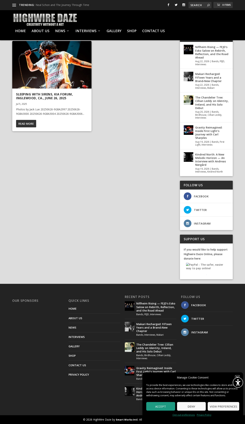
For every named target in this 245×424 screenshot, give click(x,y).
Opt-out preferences (183, 415)
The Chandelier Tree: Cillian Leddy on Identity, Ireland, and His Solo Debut (212, 103)
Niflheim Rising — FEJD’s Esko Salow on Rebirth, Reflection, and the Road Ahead (211, 52)
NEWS (60, 31)
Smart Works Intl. (127, 419)
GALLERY (114, 31)
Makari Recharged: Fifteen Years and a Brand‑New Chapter (208, 77)
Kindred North (215, 171)
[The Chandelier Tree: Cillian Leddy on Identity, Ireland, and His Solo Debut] (188, 100)
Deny (191, 406)
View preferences (223, 406)
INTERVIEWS (85, 31)
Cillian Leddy (214, 114)
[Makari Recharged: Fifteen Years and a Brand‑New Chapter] (188, 76)
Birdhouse (201, 114)
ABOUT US (40, 31)
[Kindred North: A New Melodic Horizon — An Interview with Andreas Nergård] (188, 157)
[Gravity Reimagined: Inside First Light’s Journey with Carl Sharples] (188, 130)
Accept (160, 406)
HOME (20, 31)
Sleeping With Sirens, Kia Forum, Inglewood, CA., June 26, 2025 (44, 96)
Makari (211, 88)
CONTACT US (153, 31)
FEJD (222, 61)
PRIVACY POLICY (79, 374)
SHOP (131, 31)
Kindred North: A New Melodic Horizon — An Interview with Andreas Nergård (210, 160)
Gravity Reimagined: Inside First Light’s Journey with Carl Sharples (208, 133)
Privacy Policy (204, 415)
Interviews (200, 64)
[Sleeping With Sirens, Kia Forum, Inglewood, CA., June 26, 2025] (51, 64)
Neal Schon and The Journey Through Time (62, 5)
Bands (215, 61)
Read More (26, 123)
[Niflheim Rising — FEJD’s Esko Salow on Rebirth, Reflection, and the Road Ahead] (188, 49)
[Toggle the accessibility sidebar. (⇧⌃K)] (238, 382)
